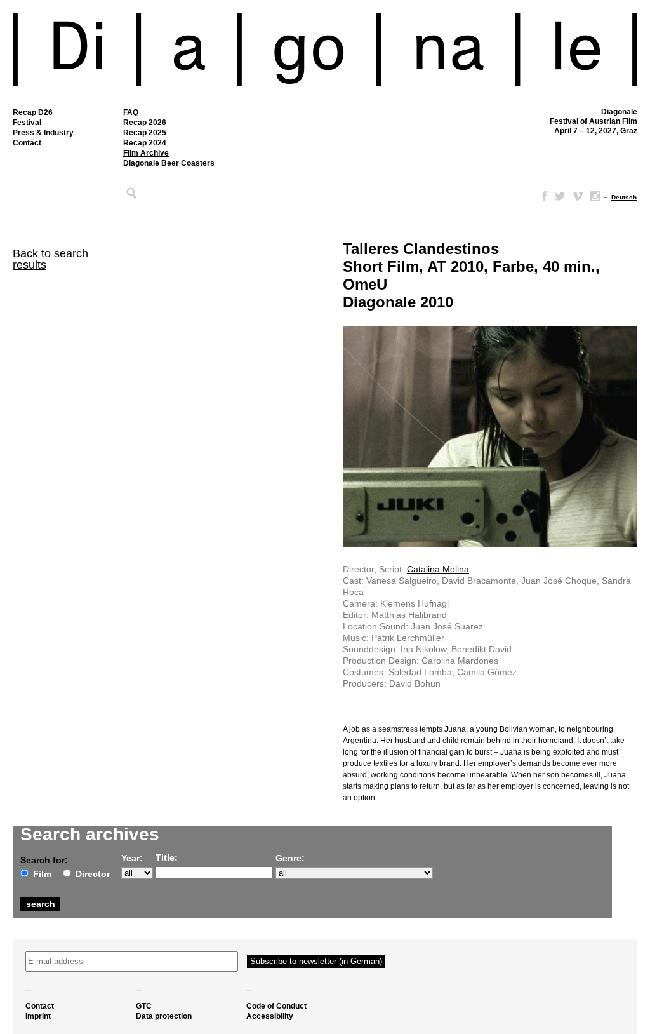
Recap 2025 (144, 132)
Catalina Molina (438, 569)
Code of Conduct (276, 1006)
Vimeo (578, 196)
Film (42, 874)
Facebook (542, 196)
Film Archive (146, 153)
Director (93, 874)
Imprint (38, 1016)
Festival (27, 122)
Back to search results (50, 259)
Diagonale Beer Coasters (169, 163)
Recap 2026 (144, 122)
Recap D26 (33, 112)
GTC (144, 1006)
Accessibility (269, 1016)
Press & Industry (43, 132)
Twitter (560, 196)
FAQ (130, 112)
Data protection (164, 1016)
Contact (27, 142)
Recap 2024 (144, 142)
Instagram (595, 196)
